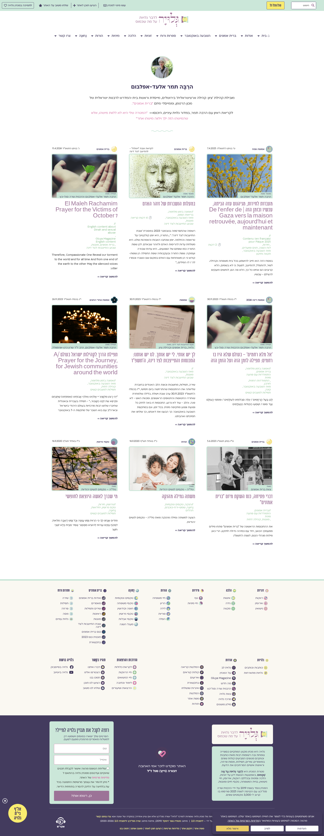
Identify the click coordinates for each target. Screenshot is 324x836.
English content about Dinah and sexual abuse (102, 229)
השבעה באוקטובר (197, 36)
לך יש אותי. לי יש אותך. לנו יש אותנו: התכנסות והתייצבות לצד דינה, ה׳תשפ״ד (163, 358)
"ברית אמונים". (142, 103)
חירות (266, 244)
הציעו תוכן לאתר (153, 828)
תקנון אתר (186, 828)
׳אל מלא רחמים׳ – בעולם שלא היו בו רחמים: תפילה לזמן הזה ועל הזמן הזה (242, 358)
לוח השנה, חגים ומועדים (256, 247)
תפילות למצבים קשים (258, 392)
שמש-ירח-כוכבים (175, 507)
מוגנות (189, 220)
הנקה (188, 504)
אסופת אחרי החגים (99, 299)
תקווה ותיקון (263, 253)
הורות (99, 36)
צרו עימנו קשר (103, 816)
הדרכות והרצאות (127, 660)
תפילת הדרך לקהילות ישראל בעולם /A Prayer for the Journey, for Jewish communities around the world (86, 364)
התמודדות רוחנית (259, 380)
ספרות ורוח (168, 36)
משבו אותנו (136, 828)
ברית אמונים (227, 36)
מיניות (115, 36)
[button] (5, 801)
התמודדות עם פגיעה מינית (258, 376)
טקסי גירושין (103, 441)
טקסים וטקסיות (174, 504)
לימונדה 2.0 (197, 820)
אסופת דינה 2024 (255, 299)
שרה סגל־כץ (134, 820)
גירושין (110, 504)
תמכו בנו (124, 828)
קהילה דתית (109, 386)
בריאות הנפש (185, 214)
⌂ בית (266, 36)
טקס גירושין (109, 507)
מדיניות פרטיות (100, 777)
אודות (249, 36)
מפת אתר (199, 828)
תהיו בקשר (99, 660)
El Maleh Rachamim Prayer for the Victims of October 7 (87, 210)
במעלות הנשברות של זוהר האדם (168, 204)
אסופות (183, 299)
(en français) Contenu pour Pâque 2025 (257, 240)
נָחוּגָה (83, 36)
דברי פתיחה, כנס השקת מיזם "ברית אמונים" (244, 499)
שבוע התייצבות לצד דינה (178, 223)
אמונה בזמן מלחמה (179, 211)
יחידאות (96, 507)
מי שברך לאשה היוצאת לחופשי (91, 496)
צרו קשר (64, 36)
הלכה (132, 36)
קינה (268, 389)
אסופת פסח (258, 149)
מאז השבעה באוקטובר (257, 250)
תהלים (189, 510)
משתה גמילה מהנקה (178, 496)
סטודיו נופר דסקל (172, 820)
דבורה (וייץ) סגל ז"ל (162, 771)
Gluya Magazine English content (106, 240)
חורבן (267, 383)
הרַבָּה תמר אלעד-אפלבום (162, 86)
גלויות (260, 660)
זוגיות (148, 36)
